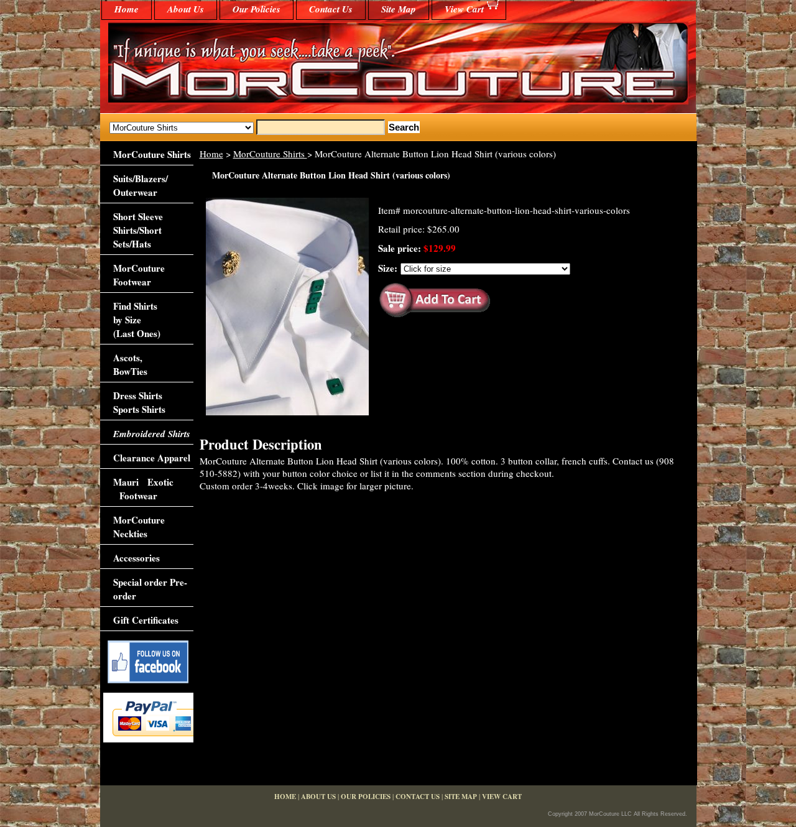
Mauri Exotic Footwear (143, 488)
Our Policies (256, 9)
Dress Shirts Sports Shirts (139, 402)
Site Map (398, 9)
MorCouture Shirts (270, 153)
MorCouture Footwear (139, 275)
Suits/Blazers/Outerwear (140, 185)
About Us (185, 9)
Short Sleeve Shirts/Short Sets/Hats (138, 230)
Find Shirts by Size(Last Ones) (136, 319)
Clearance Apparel (151, 457)
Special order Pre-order (150, 589)
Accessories (136, 558)
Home (211, 153)
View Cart (464, 9)
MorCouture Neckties (139, 526)
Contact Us (331, 9)
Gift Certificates (145, 620)
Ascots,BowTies (130, 364)
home (126, 9)
